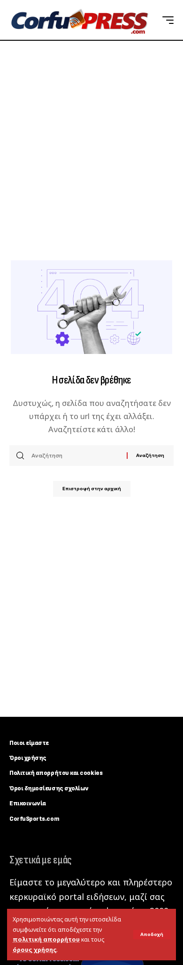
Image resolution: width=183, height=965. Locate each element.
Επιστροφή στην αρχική (91, 489)
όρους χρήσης (34, 950)
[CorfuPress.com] (78, 20)
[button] (151, 934)
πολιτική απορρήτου (46, 939)
